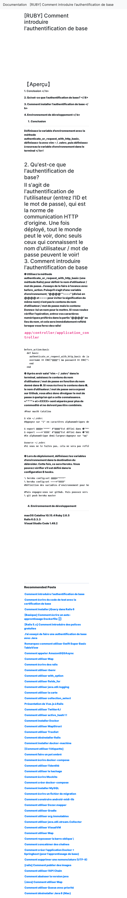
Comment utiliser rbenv (40, 670)
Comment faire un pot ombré (43, 754)
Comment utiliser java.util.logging (46, 687)
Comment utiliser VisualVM (42, 827)
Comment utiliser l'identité (41, 765)
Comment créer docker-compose (46, 782)
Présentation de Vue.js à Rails (43, 703)
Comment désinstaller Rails (42, 737)
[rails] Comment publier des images (47, 865)
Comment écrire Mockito (40, 776)
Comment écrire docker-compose (46, 760)
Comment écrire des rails (41, 664)
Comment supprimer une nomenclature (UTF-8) (55, 859)
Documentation (15, 5)
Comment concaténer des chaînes (46, 844)
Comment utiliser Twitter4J (42, 709)
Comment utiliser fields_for (42, 681)
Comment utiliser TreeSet (41, 732)
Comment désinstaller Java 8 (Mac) (47, 893)
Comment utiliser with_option (43, 675)
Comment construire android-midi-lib (49, 799)
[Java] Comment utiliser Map (43, 882)
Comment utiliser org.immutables (46, 816)
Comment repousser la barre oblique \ (49, 838)
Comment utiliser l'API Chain (43, 870)
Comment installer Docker (41, 720)
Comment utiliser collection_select (47, 698)
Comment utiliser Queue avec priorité (49, 887)
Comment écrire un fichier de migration (50, 793)
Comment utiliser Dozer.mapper (45, 805)
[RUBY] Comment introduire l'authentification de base (72, 5)
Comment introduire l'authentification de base (54, 594)
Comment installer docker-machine (47, 743)
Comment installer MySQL (41, 788)
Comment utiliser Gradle (40, 810)
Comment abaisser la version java (46, 876)
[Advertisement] (102, 229)
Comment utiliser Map (38, 658)
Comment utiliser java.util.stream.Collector (53, 821)
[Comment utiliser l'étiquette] (44, 748)
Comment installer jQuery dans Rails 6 (49, 609)
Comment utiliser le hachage (43, 771)
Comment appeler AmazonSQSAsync (49, 653)
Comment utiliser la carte (41, 692)
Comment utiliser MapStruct (43, 726)
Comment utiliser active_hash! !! (45, 715)
